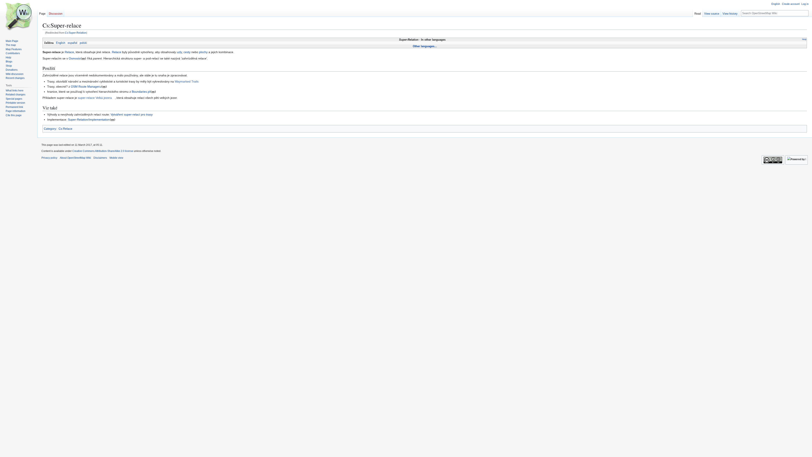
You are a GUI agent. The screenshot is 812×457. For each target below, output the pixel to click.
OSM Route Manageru (86, 86)
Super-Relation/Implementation (89, 119)
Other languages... (425, 46)
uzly (179, 52)
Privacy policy (49, 157)
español (72, 42)
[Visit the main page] (19, 17)
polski (83, 42)
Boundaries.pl (141, 91)
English (60, 42)
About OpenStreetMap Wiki (75, 157)
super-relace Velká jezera (95, 97)
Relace (69, 52)
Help (804, 39)
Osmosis (74, 58)
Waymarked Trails (187, 81)
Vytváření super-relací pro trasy (132, 114)
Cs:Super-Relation (75, 32)
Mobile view (116, 157)
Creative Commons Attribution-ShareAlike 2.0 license (102, 151)
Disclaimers (100, 157)
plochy (203, 52)
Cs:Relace (65, 128)
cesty (187, 52)
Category (50, 128)
